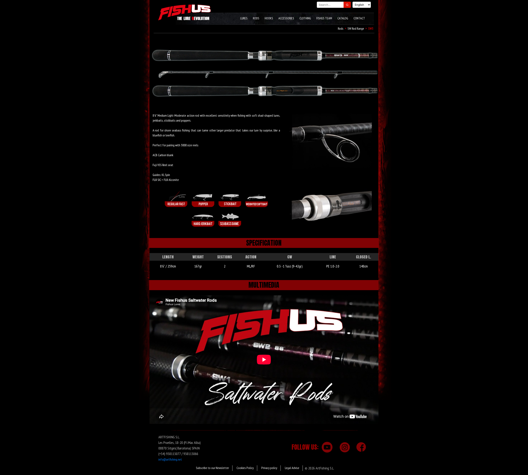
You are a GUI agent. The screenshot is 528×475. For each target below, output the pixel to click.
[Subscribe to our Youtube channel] (327, 447)
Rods (256, 18)
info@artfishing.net (170, 459)
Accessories (286, 18)
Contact (359, 18)
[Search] (347, 5)
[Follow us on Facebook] (361, 447)
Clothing (305, 18)
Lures (244, 18)
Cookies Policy (245, 468)
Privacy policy (269, 468)
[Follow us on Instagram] (344, 447)
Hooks (269, 18)
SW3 (370, 28)
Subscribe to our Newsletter (212, 468)
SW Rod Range (356, 28)
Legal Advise (292, 468)
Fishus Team (324, 18)
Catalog (342, 18)
